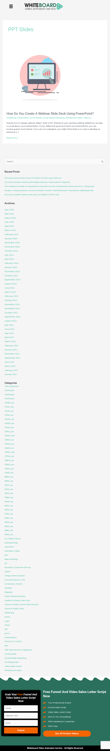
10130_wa (9, 411)
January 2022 (11, 350)
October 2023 (11, 276)
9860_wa (9, 530)
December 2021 (12, 354)
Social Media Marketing (54, 118)
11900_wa (9, 473)
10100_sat (9, 407)
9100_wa (9, 485)
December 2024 (12, 242)
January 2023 (11, 300)
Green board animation (15, 596)
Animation (9, 547)
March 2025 (10, 230)
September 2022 (12, 317)
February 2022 (11, 345)
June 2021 (9, 362)
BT (6, 563)
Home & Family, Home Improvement (22, 604)
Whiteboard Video (73, 118)
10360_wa (9, 423)
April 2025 (9, 226)
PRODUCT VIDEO (13, 641)
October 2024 (11, 251)
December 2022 (12, 304)
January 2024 (11, 267)
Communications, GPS (15, 580)
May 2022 (9, 333)
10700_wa (9, 456)
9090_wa (9, 481)
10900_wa (9, 464)
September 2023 (12, 280)
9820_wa (9, 526)
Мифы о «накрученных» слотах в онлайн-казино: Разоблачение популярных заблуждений (49, 190)
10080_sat (9, 403)
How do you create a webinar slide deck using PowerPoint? (50, 113)
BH (6, 555)
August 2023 (11, 284)
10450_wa (9, 427)
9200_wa (9, 489)
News (7, 625)
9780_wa (9, 518)
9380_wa (9, 497)
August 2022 (11, 321)
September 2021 (12, 358)
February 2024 (11, 263)
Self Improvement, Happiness (18, 650)
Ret (6, 646)
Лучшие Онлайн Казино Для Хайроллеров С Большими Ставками (37, 182)
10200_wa (9, 419)
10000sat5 (9, 398)
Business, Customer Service (18, 567)
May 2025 (9, 222)
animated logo (11, 543)
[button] (11, 6)
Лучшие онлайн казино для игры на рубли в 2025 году (32, 194)
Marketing (11, 118)
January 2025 (11, 238)
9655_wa (9, 506)
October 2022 (11, 313)
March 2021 (10, 366)
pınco (7, 633)
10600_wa (9, 444)
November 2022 (12, 308)
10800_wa (9, 460)
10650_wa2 (10, 452)
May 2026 (9, 210)
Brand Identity (11, 559)
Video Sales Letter (13, 666)
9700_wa (9, 514)
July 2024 (9, 255)
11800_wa (9, 469)
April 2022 (9, 337)
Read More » (12, 137)
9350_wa (9, 493)
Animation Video (12, 551)
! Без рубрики (12, 386)
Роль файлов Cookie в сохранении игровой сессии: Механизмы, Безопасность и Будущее (49, 186)
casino (8, 571)
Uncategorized (11, 662)
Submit (21, 730)
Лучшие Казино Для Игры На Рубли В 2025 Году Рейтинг (33, 178)
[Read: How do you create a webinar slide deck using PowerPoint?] (40, 75)
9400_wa (9, 501)
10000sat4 (9, 394)
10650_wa (9, 448)
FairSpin (8, 588)
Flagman (8, 592)
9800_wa (9, 522)
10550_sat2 (10, 435)
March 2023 (10, 292)
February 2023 (11, 296)
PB (6, 629)
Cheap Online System (15, 576)
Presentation (23, 118)
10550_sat (9, 431)
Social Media (36, 118)
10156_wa (9, 415)
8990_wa (9, 477)
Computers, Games (13, 584)
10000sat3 (9, 390)
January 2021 (11, 374)
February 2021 (11, 370)
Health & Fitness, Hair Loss (17, 600)
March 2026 (10, 218)
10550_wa (9, 440)
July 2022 (9, 325)
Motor (7, 617)
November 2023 (12, 271)
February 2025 (11, 234)
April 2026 (9, 214)
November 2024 (12, 247)
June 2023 (9, 288)
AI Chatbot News (13, 538)
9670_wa (9, 510)
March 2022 (10, 341)
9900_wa (9, 534)
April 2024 (9, 259)
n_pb (7, 621)
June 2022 (9, 329)
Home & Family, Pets (14, 608)
